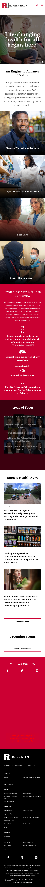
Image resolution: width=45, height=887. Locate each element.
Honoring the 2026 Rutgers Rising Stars (20, 418)
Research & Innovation (10, 550)
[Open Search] (37, 5)
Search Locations (28, 810)
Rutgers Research (28, 793)
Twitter (22, 670)
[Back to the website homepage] (14, 5)
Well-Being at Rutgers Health (11, 817)
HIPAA (5, 849)
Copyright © (8, 880)
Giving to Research (9, 801)
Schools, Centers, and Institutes (32, 796)
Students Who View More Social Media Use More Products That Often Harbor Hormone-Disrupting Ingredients (21, 601)
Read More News (22, 621)
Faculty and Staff (28, 842)
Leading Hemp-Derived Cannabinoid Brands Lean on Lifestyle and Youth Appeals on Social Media (21, 558)
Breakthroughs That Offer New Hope (21, 426)
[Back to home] (18, 757)
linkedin (37, 670)
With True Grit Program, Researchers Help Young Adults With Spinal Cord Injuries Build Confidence (21, 515)
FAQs (5, 827)
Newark (30, 765)
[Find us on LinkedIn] (36, 857)
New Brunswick (19, 765)
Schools (6, 777)
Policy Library (7, 845)
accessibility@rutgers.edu (19, 873)
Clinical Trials (7, 824)
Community (7, 507)
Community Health (9, 820)
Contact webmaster (26, 882)
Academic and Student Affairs (31, 777)
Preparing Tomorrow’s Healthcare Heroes (21, 448)
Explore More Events (22, 648)
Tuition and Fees (8, 784)
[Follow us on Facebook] (8, 857)
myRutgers (7, 842)
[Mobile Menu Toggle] (42, 5)
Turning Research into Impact (20, 432)
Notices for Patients (28, 824)
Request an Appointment (10, 814)
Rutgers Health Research (10, 793)
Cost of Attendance (28, 781)
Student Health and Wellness (31, 817)
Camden (6, 769)
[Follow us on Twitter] (22, 857)
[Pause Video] (43, 62)
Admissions (7, 781)
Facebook (7, 670)
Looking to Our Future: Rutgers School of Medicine (20, 439)
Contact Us (7, 836)
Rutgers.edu (7, 765)
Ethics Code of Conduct (29, 845)
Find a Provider (8, 810)
